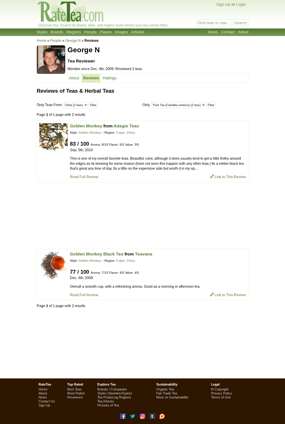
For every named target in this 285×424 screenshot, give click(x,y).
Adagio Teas (126, 126)
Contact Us (47, 401)
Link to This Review (230, 177)
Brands (57, 32)
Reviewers (75, 397)
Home (41, 40)
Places (106, 32)
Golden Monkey (86, 126)
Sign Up (223, 4)
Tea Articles (105, 401)
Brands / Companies (112, 389)
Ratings (109, 78)
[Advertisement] (142, 215)
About (243, 32)
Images (121, 32)
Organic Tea (165, 389)
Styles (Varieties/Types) (114, 393)
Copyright (221, 389)
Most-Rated (75, 393)
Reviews (91, 78)
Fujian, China (125, 132)
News (213, 32)
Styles (42, 32)
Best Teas (74, 389)
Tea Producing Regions (114, 397)
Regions (73, 32)
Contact (228, 32)
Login (241, 4)
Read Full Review (84, 177)
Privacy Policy (221, 393)
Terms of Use (221, 397)
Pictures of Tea (108, 405)
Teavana (143, 254)
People (90, 32)
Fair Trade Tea (166, 393)
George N (73, 40)
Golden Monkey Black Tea (96, 254)
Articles (137, 32)
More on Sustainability (172, 397)
